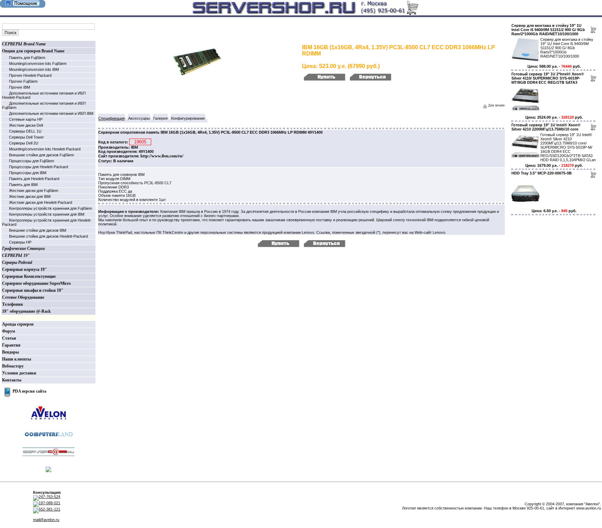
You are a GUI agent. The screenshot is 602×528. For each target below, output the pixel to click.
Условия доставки (19, 373)
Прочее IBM (19, 87)
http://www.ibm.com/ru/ (161, 156)
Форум (8, 331)
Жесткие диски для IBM (30, 196)
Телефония (12, 304)
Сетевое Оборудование (23, 297)
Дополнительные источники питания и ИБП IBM (51, 113)
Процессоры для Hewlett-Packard (38, 167)
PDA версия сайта (29, 391)
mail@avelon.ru (46, 520)
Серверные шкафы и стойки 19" (32, 290)
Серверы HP (20, 242)
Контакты (11, 380)
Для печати (495, 105)
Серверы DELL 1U (25, 131)
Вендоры (10, 352)
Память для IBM (23, 185)
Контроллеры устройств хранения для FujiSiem (50, 208)
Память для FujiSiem (27, 57)
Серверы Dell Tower (26, 137)
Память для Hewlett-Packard (34, 179)
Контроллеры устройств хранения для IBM (46, 214)
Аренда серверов (17, 324)
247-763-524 (49, 496)
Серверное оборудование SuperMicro (36, 283)
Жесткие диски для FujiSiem (33, 190)
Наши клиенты (16, 359)
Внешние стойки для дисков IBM (37, 230)
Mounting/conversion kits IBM (34, 69)
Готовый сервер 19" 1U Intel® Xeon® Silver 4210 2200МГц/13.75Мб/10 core (545, 127)
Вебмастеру (13, 366)
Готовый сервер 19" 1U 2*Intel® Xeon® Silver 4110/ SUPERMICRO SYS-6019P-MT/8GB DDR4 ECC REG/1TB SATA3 (547, 78)
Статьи (9, 338)
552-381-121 (49, 509)
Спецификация (111, 118)
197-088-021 (49, 503)
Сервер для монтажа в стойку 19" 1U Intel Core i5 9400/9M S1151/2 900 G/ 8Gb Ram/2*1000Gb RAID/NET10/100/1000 (548, 29)
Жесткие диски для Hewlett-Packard (40, 202)
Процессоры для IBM (27, 173)
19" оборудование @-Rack (26, 311)
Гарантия (11, 345)
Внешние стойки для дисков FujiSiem (41, 155)
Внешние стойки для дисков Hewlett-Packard (48, 236)
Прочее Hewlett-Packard (30, 75)
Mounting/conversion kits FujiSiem (38, 63)
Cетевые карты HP (26, 119)
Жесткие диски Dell (26, 125)
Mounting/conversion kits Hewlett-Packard (44, 149)
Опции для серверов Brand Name (33, 51)
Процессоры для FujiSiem (31, 161)
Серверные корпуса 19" (24, 269)
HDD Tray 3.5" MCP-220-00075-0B (541, 173)
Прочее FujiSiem (23, 81)
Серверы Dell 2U (23, 143)
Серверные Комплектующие (29, 276)
